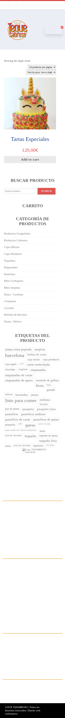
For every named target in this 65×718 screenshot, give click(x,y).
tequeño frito (48, 441)
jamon (34, 394)
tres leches (50, 445)
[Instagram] (12, 5)
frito (49, 385)
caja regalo (10, 364)
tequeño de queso (48, 435)
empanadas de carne (18, 375)
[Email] (19, 5)
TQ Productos (31, 595)
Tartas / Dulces (13, 321)
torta (8, 446)
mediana (45, 399)
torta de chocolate (22, 445)
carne (22, 364)
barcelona (14, 355)
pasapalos (28, 409)
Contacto (31, 616)
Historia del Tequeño (32, 573)
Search (46, 191)
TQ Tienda (32, 587)
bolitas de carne (36, 354)
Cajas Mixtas (11, 247)
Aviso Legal (31, 648)
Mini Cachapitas (13, 280)
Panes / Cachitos (13, 294)
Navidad (44, 404)
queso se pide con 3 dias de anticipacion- (21, 430)
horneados (22, 394)
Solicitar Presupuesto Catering (32, 694)
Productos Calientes (16, 240)
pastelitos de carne (17, 419)
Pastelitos (9, 274)
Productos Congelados (17, 233)
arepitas (39, 349)
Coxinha (9, 308)
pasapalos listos (46, 409)
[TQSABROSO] (17, 44)
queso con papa (44, 424)
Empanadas (11, 267)
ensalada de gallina (47, 380)
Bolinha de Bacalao (15, 314)
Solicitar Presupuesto (32, 609)
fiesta (40, 386)
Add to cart (30, 159)
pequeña (10, 424)
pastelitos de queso (46, 419)
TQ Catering (31, 580)
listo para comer (21, 400)
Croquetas (10, 301)
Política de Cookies (32, 662)
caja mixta (33, 359)
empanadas (38, 370)
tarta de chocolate (13, 435)
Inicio (32, 566)
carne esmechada (38, 364)
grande (51, 389)
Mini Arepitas (12, 287)
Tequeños (9, 260)
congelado (23, 369)
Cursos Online (31, 602)
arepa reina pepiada (18, 349)
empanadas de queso (19, 380)
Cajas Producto (13, 253)
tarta (42, 431)
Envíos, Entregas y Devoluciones (31, 655)
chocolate (10, 369)
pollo (20, 424)
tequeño (30, 436)
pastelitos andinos (33, 414)
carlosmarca (11, 713)
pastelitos (11, 414)
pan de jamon (12, 408)
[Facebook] (5, 5)
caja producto (51, 359)
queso (30, 425)
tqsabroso (38, 445)
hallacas (8, 394)
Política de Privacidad (31, 641)
